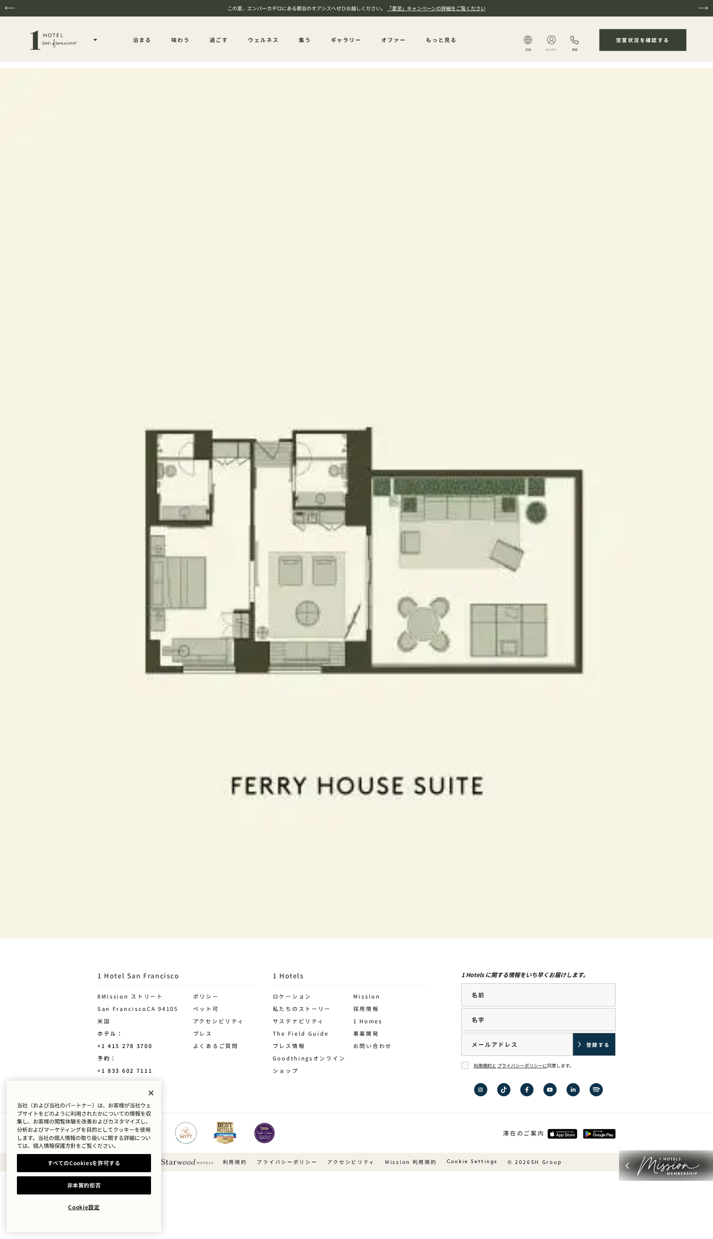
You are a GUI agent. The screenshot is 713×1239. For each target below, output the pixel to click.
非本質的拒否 (84, 1185)
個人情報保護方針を (57, 1145)
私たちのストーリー (302, 1009)
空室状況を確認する (643, 39)
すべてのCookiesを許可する (83, 1163)
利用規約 (235, 1161)
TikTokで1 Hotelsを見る (503, 1089)
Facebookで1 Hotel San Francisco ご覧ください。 (527, 1089)
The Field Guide (301, 1033)
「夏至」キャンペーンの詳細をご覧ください (436, 8)
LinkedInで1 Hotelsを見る (573, 1089)
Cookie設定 (83, 1207)
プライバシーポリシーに (522, 1065)
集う (305, 40)
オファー (393, 40)
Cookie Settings (472, 1161)
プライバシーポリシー (287, 1161)
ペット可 (206, 1009)
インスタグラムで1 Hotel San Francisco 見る (480, 1089)
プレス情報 (289, 1046)
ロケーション (292, 996)
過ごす (219, 40)
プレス (202, 1033)
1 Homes (367, 1021)
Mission (366, 996)
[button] (10, 8)
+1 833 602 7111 (125, 1070)
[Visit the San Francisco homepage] (53, 40)
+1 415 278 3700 (125, 1046)
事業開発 (366, 1033)
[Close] (151, 1093)
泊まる (142, 40)
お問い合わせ (372, 1046)
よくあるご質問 (215, 1046)
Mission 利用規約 (411, 1161)
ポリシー (206, 996)
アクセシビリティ (218, 1021)
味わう (180, 40)
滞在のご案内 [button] (523, 1133)
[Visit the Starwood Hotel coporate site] (187, 1161)
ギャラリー (346, 40)
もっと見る (441, 40)
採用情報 (366, 1009)
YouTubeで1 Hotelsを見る (550, 1089)
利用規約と (485, 1065)
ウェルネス (263, 40)
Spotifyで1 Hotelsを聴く (596, 1089)
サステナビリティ (298, 1021)
